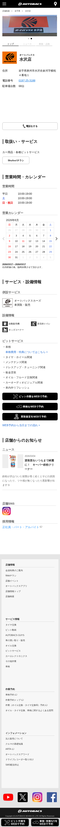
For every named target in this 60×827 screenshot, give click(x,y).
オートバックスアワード (17, 754)
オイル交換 (11, 646)
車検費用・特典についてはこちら (26, 351)
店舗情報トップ (13, 591)
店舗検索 (6, 11)
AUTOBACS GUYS (15, 635)
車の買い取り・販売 (15, 640)
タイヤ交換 (11, 625)
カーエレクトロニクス (16, 656)
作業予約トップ (13, 700)
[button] (28, 38)
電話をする (32, 126)
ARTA (8, 749)
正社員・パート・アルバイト (20, 527)
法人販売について (14, 739)
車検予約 (10, 695)
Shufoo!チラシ (16, 160)
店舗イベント (12, 581)
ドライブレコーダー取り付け (20, 759)
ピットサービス (13, 651)
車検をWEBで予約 (33, 406)
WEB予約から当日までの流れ (20, 425)
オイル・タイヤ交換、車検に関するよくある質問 (29, 710)
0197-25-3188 (27, 80)
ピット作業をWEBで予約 (33, 396)
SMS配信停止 (12, 765)
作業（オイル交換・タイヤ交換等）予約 (25, 705)
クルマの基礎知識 (14, 744)
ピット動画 (11, 630)
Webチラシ (11, 575)
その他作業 (11, 661)
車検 (8, 666)
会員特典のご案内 (14, 570)
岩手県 (17, 11)
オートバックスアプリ (16, 586)
